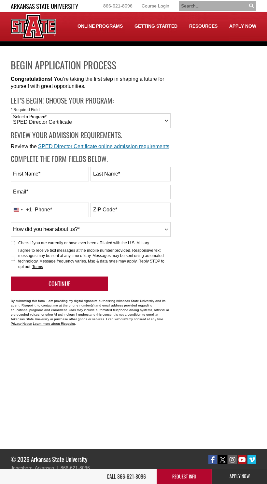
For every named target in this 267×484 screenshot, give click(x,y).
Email (20, 191)
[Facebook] (212, 459)
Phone (43, 209)
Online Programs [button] (100, 26)
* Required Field (25, 110)
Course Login (155, 5)
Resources (203, 26)
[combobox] (91, 120)
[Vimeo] (251, 459)
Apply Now (242, 26)
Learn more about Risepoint (54, 323)
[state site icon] (33, 26)
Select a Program (30, 117)
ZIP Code (105, 209)
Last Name (106, 174)
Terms (37, 266)
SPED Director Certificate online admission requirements (103, 146)
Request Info (184, 476)
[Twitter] (222, 459)
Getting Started (155, 26)
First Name (26, 174)
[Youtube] (242, 459)
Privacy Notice (21, 323)
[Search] (251, 6)
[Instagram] (232, 459)
